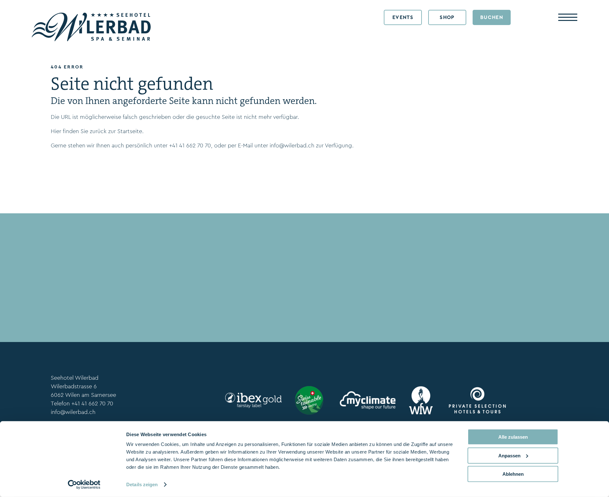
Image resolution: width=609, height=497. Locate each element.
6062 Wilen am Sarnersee (83, 395)
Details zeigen (142, 484)
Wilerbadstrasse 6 (74, 386)
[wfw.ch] (421, 400)
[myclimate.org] (366, 400)
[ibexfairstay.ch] (252, 400)
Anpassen (509, 455)
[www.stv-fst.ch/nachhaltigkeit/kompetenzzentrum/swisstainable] (309, 400)
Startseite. (130, 131)
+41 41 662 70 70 (190, 145)
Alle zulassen (513, 437)
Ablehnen (513, 474)
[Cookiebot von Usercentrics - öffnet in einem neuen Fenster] (84, 484)
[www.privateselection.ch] (476, 400)
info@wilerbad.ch (292, 145)
